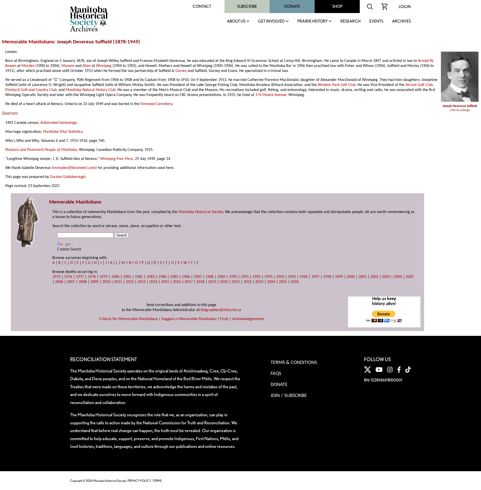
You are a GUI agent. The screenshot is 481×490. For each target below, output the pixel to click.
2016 (177, 282)
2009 (94, 282)
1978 (92, 277)
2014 (153, 282)
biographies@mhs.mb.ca (221, 310)
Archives (401, 21)
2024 (271, 282)
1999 (339, 277)
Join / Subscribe (289, 395)
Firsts (224, 319)
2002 (374, 277)
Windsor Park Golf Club (336, 85)
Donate (292, 6)
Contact (202, 6)
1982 (139, 277)
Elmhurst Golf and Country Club (31, 90)
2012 (130, 282)
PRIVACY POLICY (139, 480)
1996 (304, 277)
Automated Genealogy (58, 123)
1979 (103, 277)
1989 (221, 277)
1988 (209, 277)
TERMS (157, 480)
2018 (200, 282)
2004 (398, 277)
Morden (28, 66)
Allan (86, 66)
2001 (362, 277)
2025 (283, 282)
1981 (127, 277)
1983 (151, 277)
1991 (245, 277)
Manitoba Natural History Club (90, 90)
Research (350, 21)
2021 (236, 282)
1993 (268, 277)
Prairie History (312, 21)
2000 (351, 277)
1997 (315, 277)
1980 (115, 277)
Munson (67, 66)
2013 (142, 282)
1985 (174, 277)
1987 (198, 277)
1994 (280, 277)
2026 (295, 282)
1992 (257, 277)
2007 (71, 282)
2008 (83, 282)
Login (405, 6)
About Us (236, 21)
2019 (212, 282)
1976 (68, 277)
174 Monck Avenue (270, 95)
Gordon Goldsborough (67, 177)
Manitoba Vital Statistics (62, 132)
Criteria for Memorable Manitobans (128, 319)
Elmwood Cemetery (156, 104)
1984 (162, 277)
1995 (292, 277)
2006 (59, 282)
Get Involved (271, 21)
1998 (327, 277)
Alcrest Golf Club (419, 85)
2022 (248, 282)
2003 (386, 277)
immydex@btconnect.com (74, 168)
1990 (233, 277)
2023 (259, 282)
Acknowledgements (248, 319)
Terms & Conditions (294, 362)
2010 (106, 282)
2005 (410, 277)
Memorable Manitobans (28, 42)
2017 (189, 282)
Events (376, 21)
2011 (118, 282)
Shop (337, 6)
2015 (165, 282)
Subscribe (247, 6)
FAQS (276, 373)
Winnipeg (103, 66)
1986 (186, 277)
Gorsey (181, 71)
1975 (56, 277)
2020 (224, 282)
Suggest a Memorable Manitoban (189, 319)
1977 (80, 277)
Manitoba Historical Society (200, 212)
